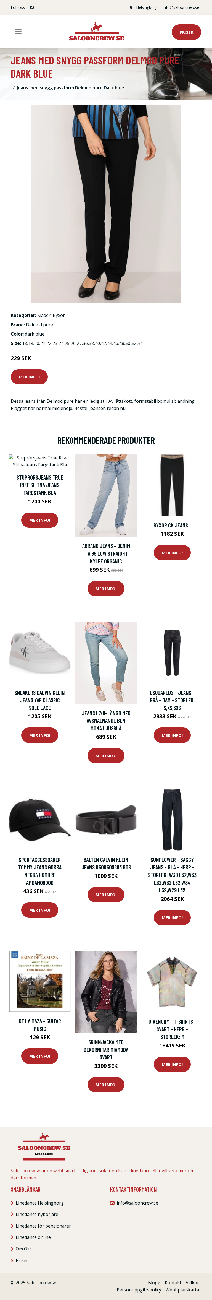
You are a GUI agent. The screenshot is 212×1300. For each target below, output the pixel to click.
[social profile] (32, 7)
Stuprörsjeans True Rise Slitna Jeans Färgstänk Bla (40, 485)
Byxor (59, 315)
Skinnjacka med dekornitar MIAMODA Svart (106, 1049)
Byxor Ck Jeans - (172, 525)
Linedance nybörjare (37, 1214)
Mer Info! (29, 376)
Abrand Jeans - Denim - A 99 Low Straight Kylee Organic (106, 553)
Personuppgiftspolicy (139, 1290)
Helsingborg (146, 7)
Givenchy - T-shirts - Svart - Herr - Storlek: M (172, 1029)
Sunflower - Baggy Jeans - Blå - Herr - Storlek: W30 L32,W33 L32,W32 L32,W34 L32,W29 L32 (172, 874)
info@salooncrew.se (181, 7)
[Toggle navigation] (18, 31)
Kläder (44, 315)
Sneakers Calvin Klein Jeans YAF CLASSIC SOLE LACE (40, 700)
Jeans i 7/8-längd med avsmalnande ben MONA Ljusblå (106, 720)
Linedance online (33, 1237)
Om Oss (24, 1249)
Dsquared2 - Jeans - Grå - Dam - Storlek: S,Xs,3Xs (172, 700)
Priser (186, 32)
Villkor (192, 1283)
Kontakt (173, 1283)
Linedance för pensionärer (43, 1226)
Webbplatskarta (182, 1290)
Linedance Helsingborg (40, 1203)
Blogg (154, 1283)
